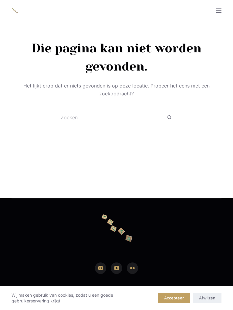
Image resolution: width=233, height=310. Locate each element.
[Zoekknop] (169, 117)
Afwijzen (207, 297)
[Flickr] (132, 268)
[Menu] (218, 10)
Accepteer (174, 297)
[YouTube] (116, 268)
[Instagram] (100, 268)
